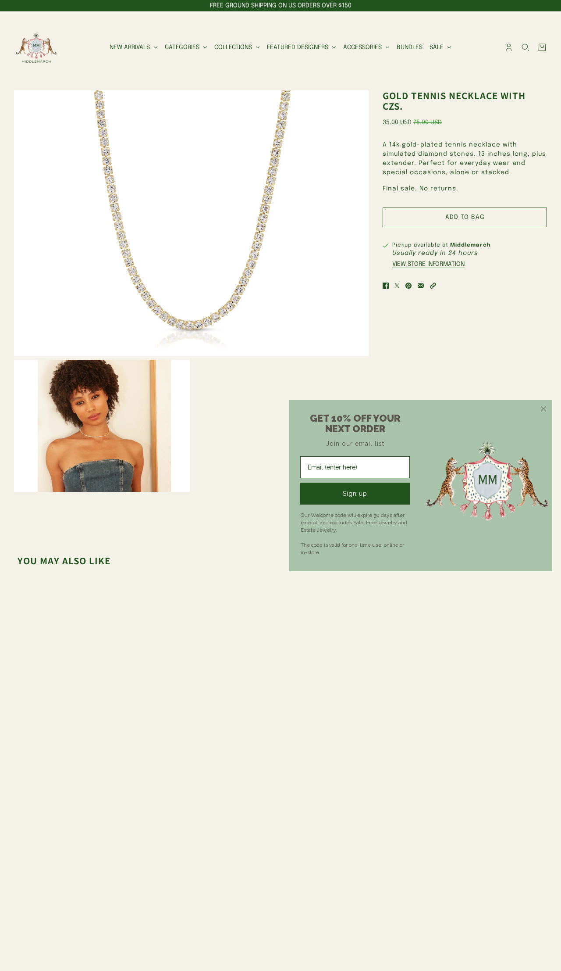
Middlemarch (470, 245)
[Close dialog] (543, 409)
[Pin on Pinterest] (408, 285)
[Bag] (542, 47)
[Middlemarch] (36, 47)
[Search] (525, 47)
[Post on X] (397, 286)
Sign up (355, 493)
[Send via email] (421, 285)
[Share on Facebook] (386, 285)
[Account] (509, 47)
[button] (433, 285)
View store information (428, 264)
